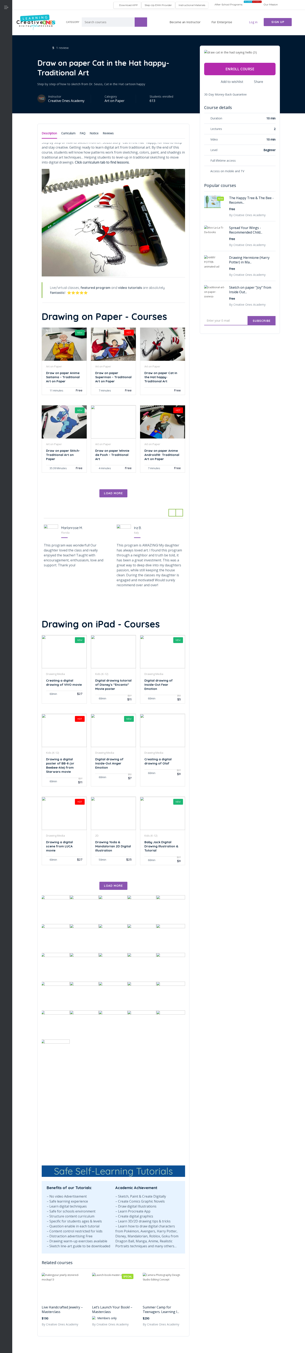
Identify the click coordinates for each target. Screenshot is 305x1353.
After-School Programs (228, 4)
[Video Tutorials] (6, 141)
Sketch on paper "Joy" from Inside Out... (250, 289)
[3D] (6, 40)
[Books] (6, 70)
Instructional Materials (192, 5)
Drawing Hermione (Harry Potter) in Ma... (249, 259)
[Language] (6, 101)
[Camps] (6, 80)
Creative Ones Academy (66, 100)
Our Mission (271, 4)
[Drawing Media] (6, 90)
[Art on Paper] (6, 60)
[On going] (6, 121)
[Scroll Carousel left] (172, 512)
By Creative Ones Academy (60, 1324)
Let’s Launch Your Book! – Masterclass (112, 1309)
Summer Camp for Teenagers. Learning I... (161, 1309)
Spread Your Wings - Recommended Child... (245, 230)
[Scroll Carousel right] (179, 512)
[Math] (6, 111)
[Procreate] (6, 131)
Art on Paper (114, 100)
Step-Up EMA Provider (158, 5)
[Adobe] (6, 50)
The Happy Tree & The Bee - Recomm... (251, 200)
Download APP (128, 5)
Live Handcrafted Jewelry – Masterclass (62, 1309)
